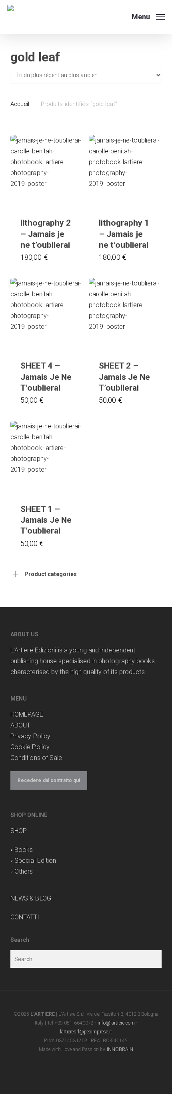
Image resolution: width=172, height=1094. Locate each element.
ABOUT (20, 725)
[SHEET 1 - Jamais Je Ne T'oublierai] (46, 457)
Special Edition (35, 860)
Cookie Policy (30, 747)
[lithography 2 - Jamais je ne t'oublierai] (46, 171)
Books (23, 850)
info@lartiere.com (116, 1023)
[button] (148, 16)
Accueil (20, 104)
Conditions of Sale (36, 758)
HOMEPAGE (27, 714)
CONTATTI (25, 917)
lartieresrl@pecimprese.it (86, 1032)
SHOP (18, 831)
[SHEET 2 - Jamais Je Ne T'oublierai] (125, 314)
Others (23, 871)
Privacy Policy (30, 736)
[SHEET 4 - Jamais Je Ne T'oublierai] (46, 314)
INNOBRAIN (120, 1049)
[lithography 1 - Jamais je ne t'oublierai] (125, 171)
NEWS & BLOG (30, 898)
